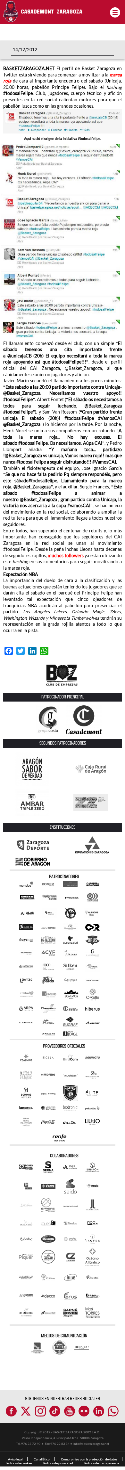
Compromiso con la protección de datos (89, 1459)
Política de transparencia (101, 1463)
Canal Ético (42, 1459)
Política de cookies (19, 1463)
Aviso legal (15, 1459)
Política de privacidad (58, 1463)
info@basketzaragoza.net (91, 1443)
